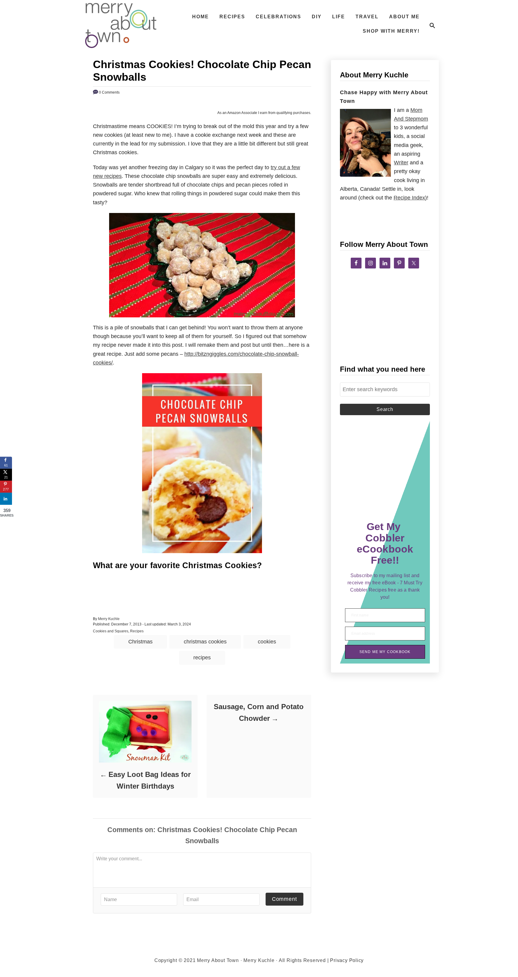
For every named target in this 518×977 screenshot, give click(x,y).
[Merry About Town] (120, 25)
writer (401, 163)
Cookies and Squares (110, 631)
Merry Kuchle (109, 619)
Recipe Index (409, 198)
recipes (202, 658)
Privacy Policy (347, 960)
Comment (284, 899)
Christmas (140, 642)
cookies (267, 642)
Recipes (137, 631)
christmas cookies (205, 642)
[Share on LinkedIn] (6, 499)
